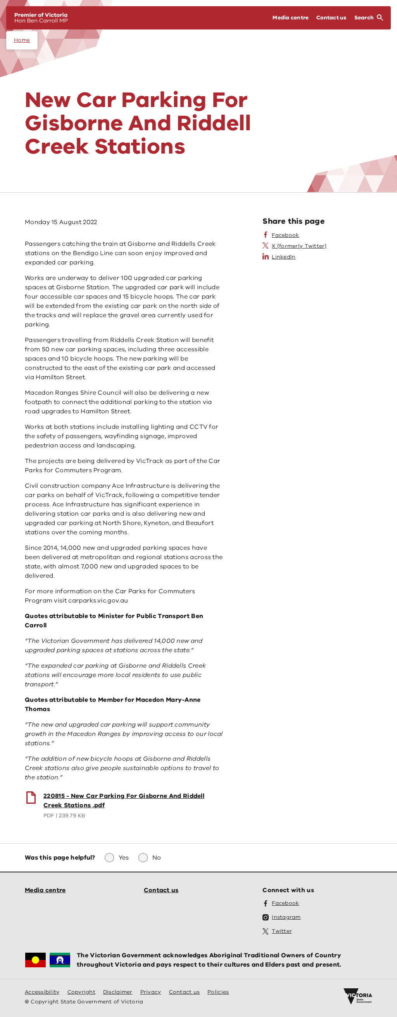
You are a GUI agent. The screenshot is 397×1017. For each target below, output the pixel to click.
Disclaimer (118, 992)
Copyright (81, 992)
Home (22, 40)
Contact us (161, 890)
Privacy (150, 992)
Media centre (45, 890)
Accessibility (42, 992)
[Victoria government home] (357, 996)
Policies (218, 992)
